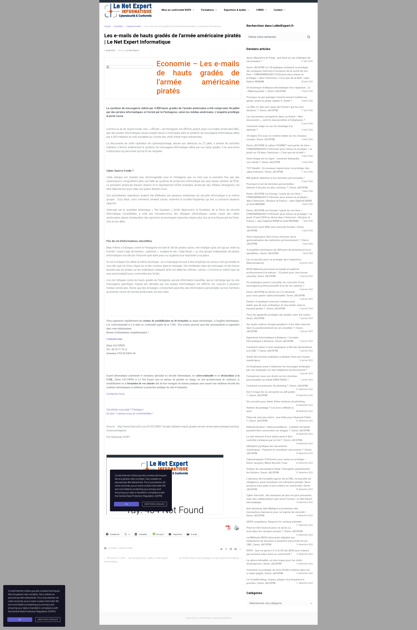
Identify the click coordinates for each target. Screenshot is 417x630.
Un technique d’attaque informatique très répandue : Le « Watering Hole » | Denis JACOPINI (278, 89)
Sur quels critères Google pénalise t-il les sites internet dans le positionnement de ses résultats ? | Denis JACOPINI (278, 328)
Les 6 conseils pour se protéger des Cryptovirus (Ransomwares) (274, 261)
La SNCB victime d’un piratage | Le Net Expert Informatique (209, 558)
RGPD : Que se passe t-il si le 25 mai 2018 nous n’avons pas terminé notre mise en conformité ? (277, 552)
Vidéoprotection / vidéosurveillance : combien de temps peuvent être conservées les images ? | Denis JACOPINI (278, 429)
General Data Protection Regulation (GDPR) (34, 611)
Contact (278, 10)
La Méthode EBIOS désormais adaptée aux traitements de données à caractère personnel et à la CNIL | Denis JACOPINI (276, 541)
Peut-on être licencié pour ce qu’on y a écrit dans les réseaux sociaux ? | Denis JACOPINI (274, 529)
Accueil (107, 26)
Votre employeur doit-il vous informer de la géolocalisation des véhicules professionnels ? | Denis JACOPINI (277, 240)
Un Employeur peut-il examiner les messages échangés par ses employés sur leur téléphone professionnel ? (278, 368)
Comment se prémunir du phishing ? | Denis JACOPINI (277, 385)
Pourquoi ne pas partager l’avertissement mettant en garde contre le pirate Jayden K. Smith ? (276, 99)
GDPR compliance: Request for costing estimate (274, 521)
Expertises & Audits (235, 10)
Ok (19, 619)
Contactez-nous (115, 393)
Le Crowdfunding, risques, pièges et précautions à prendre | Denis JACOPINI (275, 581)
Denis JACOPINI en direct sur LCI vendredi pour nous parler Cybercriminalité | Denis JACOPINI (275, 294)
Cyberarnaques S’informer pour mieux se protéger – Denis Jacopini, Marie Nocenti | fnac (276, 461)
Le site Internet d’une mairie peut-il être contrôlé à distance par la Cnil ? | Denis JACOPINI (274, 438)
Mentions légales (48, 619)
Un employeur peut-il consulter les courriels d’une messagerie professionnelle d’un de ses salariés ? (275, 284)
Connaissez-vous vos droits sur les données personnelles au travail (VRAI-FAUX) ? (271, 378)
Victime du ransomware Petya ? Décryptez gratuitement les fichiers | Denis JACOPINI (278, 471)
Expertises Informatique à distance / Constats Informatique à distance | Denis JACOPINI (272, 339)
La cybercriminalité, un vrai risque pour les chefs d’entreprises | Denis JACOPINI (274, 562)
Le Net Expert (132, 50)
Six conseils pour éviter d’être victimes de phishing (275, 401)
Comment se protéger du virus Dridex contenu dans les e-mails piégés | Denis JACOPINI (278, 572)
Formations (207, 10)
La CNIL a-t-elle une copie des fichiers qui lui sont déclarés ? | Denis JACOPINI (274, 109)
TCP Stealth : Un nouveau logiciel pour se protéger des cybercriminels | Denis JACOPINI (277, 170)
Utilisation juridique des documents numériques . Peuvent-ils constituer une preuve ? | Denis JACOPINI (279, 450)
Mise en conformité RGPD (176, 10)
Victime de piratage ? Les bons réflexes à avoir (270, 409)
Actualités (118, 26)
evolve (188, 618)
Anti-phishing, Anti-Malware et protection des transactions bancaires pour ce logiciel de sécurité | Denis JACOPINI (276, 512)
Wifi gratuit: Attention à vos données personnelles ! (275, 178)
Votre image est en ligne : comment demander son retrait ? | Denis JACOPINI (273, 160)
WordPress (227, 618)
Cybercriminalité (133, 26)
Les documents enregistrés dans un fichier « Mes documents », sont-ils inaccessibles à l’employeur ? (275, 118)
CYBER (260, 10)
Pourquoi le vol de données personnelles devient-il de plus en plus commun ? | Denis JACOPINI (277, 186)
